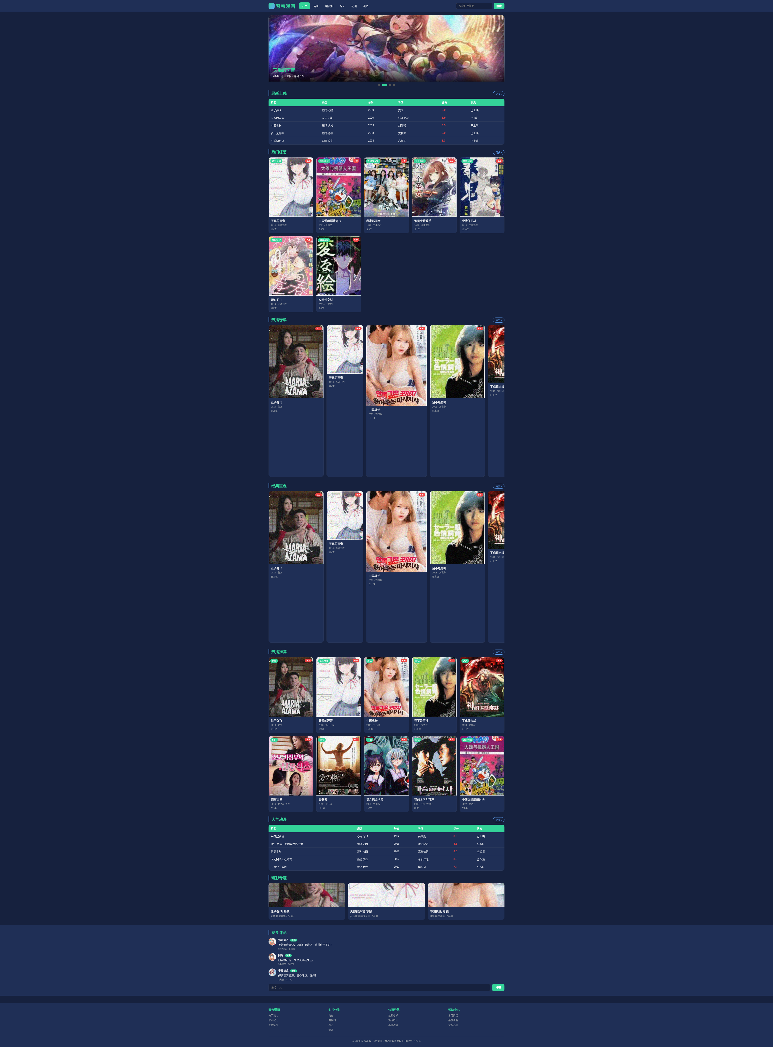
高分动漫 (393, 1025)
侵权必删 (453, 1025)
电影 (316, 6)
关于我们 (273, 1015)
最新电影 (393, 1015)
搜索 (499, 6)
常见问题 (453, 1015)
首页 (304, 6)
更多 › (499, 94)
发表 (498, 987)
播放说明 (453, 1020)
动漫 (354, 6)
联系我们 (273, 1020)
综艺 (342, 6)
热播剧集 (393, 1020)
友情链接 (273, 1025)
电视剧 (329, 6)
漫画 (366, 6)
